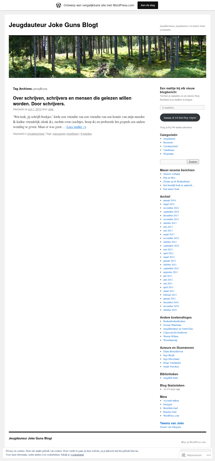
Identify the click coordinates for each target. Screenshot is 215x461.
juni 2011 (168, 279)
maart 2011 (168, 291)
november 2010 (171, 306)
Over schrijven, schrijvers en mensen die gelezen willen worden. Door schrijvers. (72, 101)
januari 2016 (169, 200)
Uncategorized (35, 133)
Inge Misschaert (171, 358)
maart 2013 (168, 234)
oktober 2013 (170, 223)
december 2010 (170, 302)
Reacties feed (169, 411)
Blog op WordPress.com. (193, 442)
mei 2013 (168, 230)
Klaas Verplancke (172, 362)
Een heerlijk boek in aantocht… (179, 185)
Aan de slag (148, 5)
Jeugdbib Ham (170, 377)
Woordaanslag (170, 340)
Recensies (168, 142)
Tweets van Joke (172, 423)
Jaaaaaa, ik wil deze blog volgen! (180, 117)
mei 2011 (168, 283)
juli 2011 (167, 275)
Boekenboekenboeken (174, 321)
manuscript (59, 133)
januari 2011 (169, 298)
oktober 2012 (170, 241)
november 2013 (171, 219)
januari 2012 (169, 260)
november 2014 (171, 207)
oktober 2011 (170, 264)
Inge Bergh (168, 355)
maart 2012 (168, 257)
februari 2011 (170, 294)
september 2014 (171, 211)
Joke (51, 109)
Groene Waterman (172, 324)
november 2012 (171, 238)
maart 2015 (168, 204)
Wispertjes (168, 153)
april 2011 (168, 287)
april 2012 (168, 253)
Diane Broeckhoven (173, 351)
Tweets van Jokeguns (170, 426)
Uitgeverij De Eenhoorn (175, 332)
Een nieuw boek (171, 189)
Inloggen (167, 404)
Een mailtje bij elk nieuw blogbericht (177, 90)
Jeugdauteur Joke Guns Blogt (53, 24)
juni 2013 (168, 226)
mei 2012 (168, 249)
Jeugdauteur (169, 138)
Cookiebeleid (77, 454)
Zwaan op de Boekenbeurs (176, 181)
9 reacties (86, 133)
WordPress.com (171, 415)
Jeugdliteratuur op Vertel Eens (178, 328)
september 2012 (171, 245)
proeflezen (73, 133)
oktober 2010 (170, 309)
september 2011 (171, 268)
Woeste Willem (170, 336)
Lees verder (76, 126)
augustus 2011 (170, 272)
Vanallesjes (168, 149)
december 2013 (170, 215)
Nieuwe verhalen (171, 173)
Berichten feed (170, 408)
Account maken (171, 400)
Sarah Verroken (171, 366)
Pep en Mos (169, 177)
